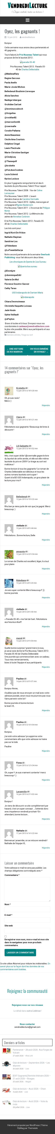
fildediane (21, 580)
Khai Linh (29, 1056)
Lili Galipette (22, 446)
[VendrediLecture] (27, 8)
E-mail (8, 915)
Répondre (46, 405)
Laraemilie (21, 791)
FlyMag (20, 1128)
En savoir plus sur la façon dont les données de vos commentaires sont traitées (25, 966)
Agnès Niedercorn (24, 205)
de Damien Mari (27, 293)
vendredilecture (28, 37)
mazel (19, 638)
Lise (27, 1069)
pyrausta (20, 551)
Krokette (20, 388)
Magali (28, 1082)
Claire (19, 417)
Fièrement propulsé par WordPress (23, 1125)
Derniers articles (13, 335)
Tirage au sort (27, 335)
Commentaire (12, 875)
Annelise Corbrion (21, 216)
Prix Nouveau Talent (29, 55)
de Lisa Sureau (28, 262)
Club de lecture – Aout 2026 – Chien (29, 1089)
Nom (8, 904)
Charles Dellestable (30, 69)
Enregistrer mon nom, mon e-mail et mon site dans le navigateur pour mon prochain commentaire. (27, 942)
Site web (9, 926)
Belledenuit (21, 496)
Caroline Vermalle (30, 199)
